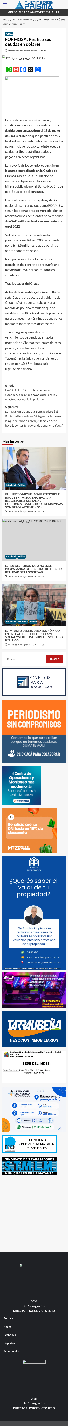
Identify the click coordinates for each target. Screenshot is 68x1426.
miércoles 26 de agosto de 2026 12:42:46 (26, 511)
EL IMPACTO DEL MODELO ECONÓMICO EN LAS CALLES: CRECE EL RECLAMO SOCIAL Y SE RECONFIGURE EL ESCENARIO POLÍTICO (34, 635)
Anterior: (31, 393)
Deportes (9, 1343)
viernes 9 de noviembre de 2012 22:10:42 (27, 50)
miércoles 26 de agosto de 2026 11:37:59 (26, 644)
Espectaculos (12, 1351)
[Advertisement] (34, 1213)
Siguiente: (34, 416)
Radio (7, 1326)
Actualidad (11, 485)
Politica (9, 34)
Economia (23, 621)
